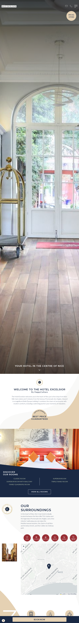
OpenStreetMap (72, 594)
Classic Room (19, 479)
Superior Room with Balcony (19, 481)
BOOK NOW (39, 619)
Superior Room (59, 479)
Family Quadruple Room (19, 484)
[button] (49, 566)
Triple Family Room (59, 481)
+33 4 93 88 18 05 (71, 6)
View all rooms (39, 492)
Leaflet (63, 594)
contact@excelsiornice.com (66, 6)
